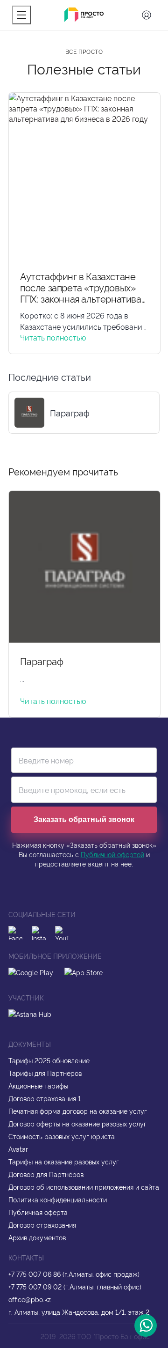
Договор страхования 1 (44, 1098)
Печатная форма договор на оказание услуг (77, 1110)
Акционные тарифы (38, 1085)
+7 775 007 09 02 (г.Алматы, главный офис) (74, 1286)
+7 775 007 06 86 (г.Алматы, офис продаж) (74, 1273)
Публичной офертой (112, 854)
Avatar (18, 1148)
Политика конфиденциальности (57, 1199)
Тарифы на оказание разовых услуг (63, 1161)
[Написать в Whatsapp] (145, 1325)
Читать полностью (53, 337)
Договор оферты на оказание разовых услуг (77, 1123)
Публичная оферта (38, 1211)
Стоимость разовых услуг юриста (61, 1136)
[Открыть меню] (21, 15)
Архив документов (37, 1237)
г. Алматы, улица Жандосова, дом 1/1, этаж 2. (79, 1311)
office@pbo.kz (29, 1299)
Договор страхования (42, 1224)
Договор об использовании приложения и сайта (83, 1186)
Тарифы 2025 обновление (49, 1060)
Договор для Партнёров (46, 1174)
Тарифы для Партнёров (45, 1072)
